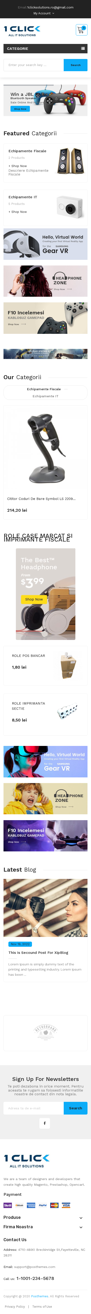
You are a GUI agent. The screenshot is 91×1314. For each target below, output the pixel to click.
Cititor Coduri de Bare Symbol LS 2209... (41, 499)
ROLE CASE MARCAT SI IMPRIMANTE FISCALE (38, 538)
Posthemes (39, 1296)
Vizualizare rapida (81, 417)
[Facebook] (44, 1123)
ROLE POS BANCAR (28, 656)
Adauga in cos (25, 507)
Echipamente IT (22, 197)
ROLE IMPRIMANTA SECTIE (28, 706)
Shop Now (19, 166)
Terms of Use (42, 1306)
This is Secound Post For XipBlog (38, 952)
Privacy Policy (15, 1306)
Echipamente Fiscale (27, 151)
